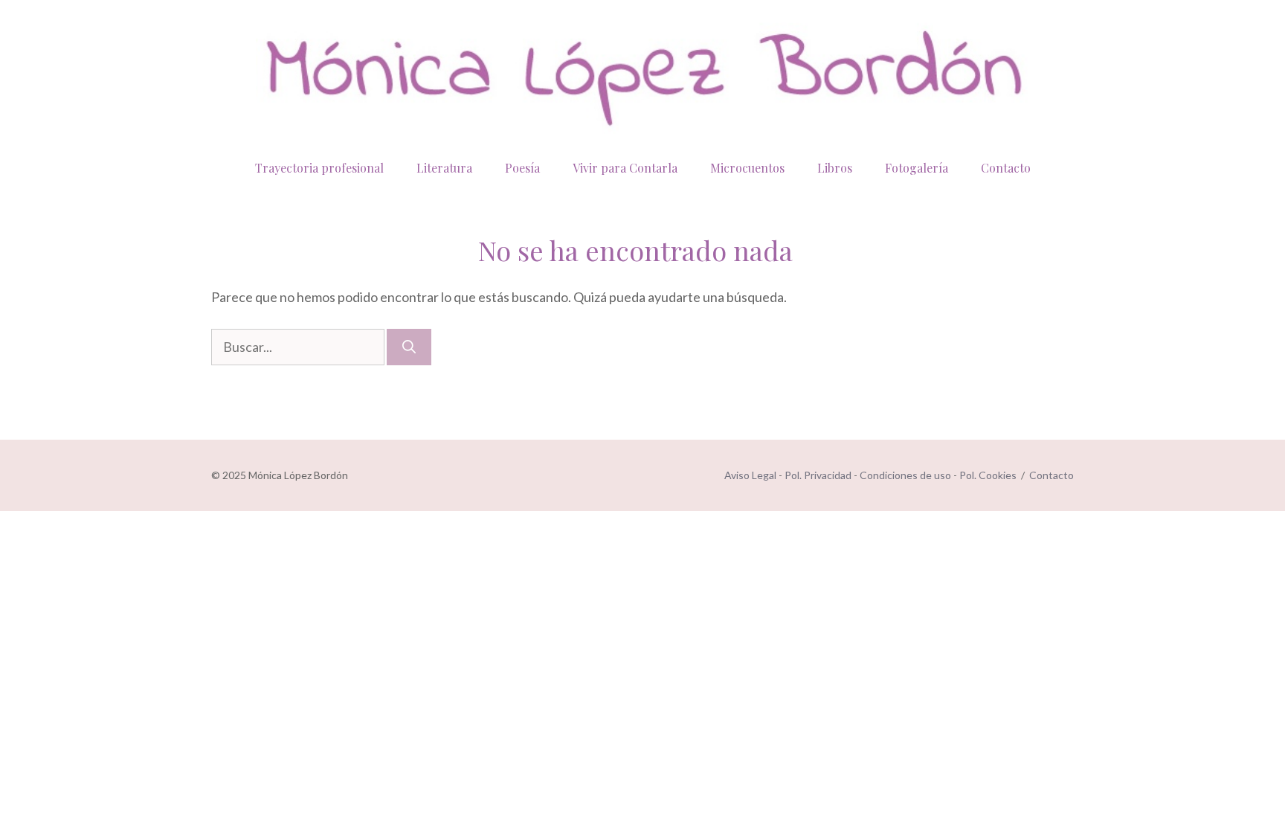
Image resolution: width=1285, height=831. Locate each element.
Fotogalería (916, 168)
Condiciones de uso (905, 475)
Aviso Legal (750, 475)
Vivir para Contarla (625, 168)
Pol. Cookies (988, 475)
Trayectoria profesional (319, 168)
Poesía (522, 168)
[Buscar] (409, 347)
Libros (834, 168)
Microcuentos (747, 168)
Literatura (444, 168)
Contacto (1006, 168)
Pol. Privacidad (818, 475)
